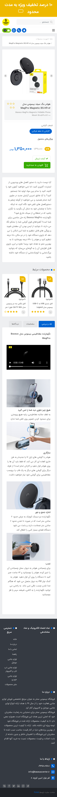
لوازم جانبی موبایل (12, 661)
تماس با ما (12, 649)
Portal (36, 792)
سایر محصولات (11, 684)
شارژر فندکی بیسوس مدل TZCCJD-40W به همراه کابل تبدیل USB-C (16, 307)
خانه (15, 639)
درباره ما (13, 644)
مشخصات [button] (30, 324)
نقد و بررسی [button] (47, 324)
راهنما (14, 654)
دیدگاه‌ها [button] (15, 324)
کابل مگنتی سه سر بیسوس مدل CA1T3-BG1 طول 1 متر (42, 305)
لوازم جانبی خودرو (12, 677)
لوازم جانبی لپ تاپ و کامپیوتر (10, 669)
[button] (24, 30)
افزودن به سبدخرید (35, 165)
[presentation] (51, 75)
